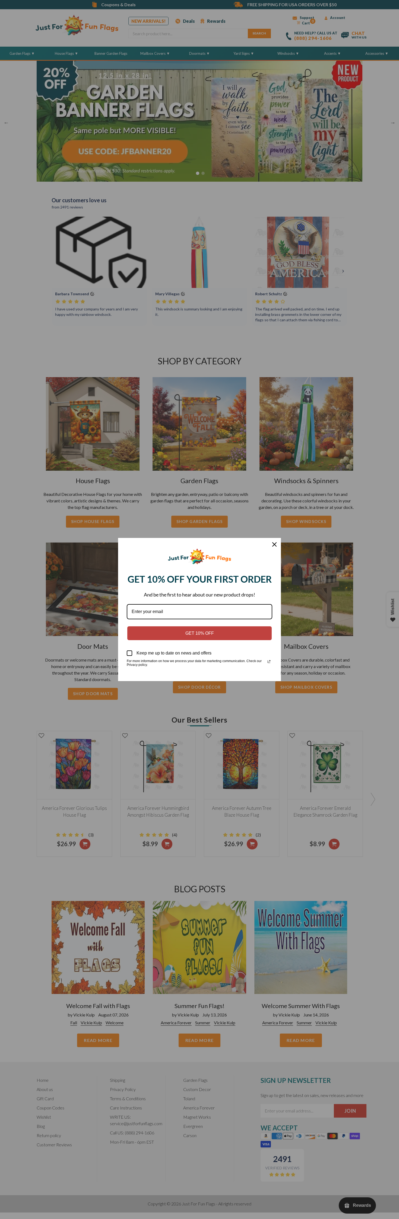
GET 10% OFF (199, 633)
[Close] (274, 544)
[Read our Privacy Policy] (269, 661)
